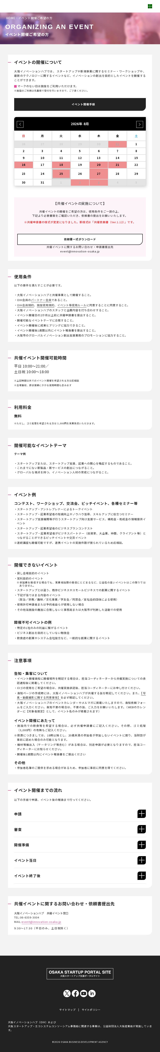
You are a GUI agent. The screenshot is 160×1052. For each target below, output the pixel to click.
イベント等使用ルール (71, 305)
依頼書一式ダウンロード (80, 239)
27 (99, 174)
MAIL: (37, 922)
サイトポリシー (91, 1009)
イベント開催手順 (83, 104)
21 (117, 165)
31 (117, 144)
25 (61, 174)
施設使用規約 (45, 305)
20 (99, 165)
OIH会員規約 (25, 305)
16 (24, 165)
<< (20, 123)
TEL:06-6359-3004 (26, 917)
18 (61, 165)
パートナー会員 (41, 300)
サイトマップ (67, 1009)
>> (140, 123)
